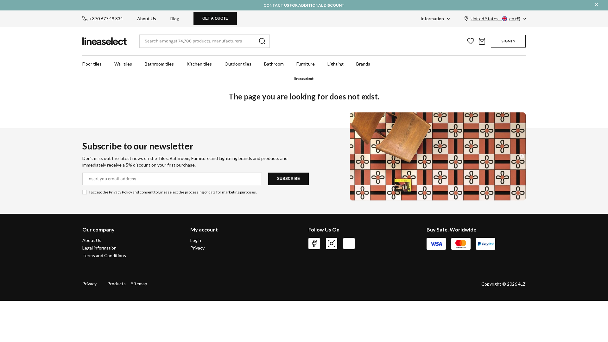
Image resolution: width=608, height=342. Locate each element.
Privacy (197, 247)
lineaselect (104, 41)
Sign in (508, 41)
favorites (470, 41)
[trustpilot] (349, 243)
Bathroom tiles (159, 63)
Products (116, 283)
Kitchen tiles (199, 63)
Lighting (335, 63)
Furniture (305, 63)
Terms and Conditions (104, 255)
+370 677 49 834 (106, 18)
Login (195, 240)
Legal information (99, 247)
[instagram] (331, 243)
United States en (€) (495, 18)
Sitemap (139, 283)
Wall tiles (123, 63)
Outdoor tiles (238, 63)
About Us (146, 18)
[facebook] (314, 243)
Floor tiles (92, 63)
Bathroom (274, 63)
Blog (174, 18)
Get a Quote (215, 18)
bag (482, 41)
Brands (363, 63)
